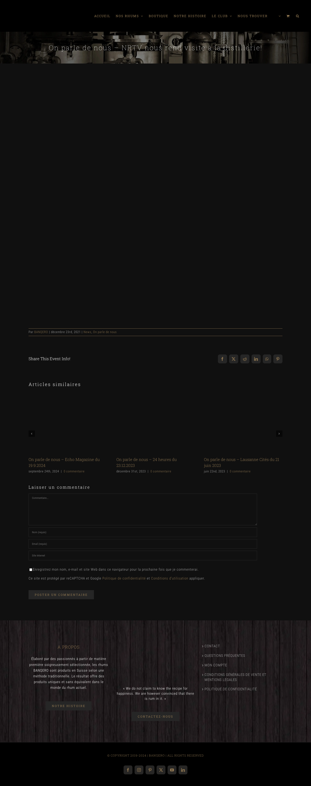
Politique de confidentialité (124, 578)
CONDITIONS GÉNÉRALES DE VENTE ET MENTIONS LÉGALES (235, 677)
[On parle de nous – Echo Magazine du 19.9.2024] (68, 424)
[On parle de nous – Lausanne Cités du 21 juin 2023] (243, 424)
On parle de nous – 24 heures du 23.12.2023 (148, 423)
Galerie (75, 423)
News (87, 332)
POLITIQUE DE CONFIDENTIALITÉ (231, 689)
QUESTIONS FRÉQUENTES (225, 655)
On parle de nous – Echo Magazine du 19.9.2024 (60, 423)
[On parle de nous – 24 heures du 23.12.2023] (155, 424)
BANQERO (41, 332)
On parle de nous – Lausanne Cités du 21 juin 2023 (236, 423)
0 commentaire (74, 471)
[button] (297, 16)
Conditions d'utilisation (169, 578)
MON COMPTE (216, 665)
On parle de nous (105, 332)
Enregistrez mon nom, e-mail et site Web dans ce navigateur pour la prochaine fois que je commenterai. (116, 569)
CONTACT (212, 646)
